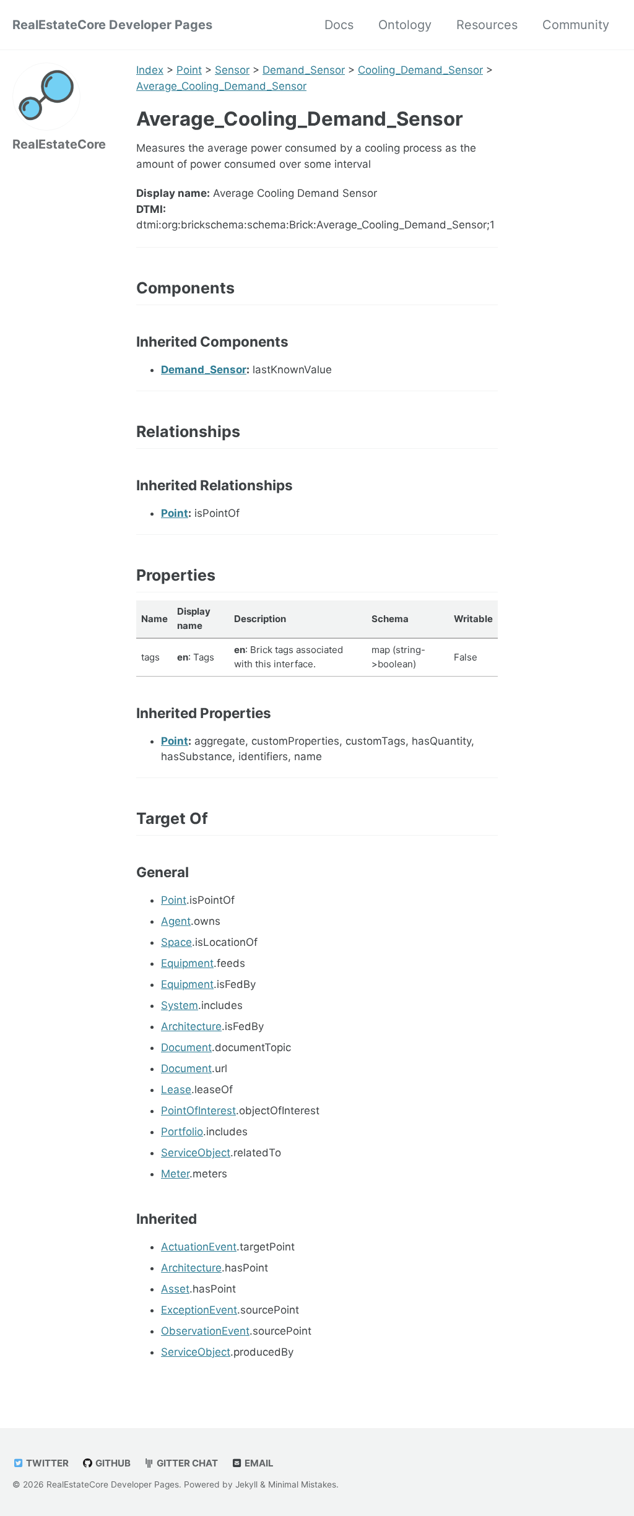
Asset (175, 1289)
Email (258, 1463)
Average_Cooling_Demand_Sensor (221, 86)
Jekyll (246, 1484)
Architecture (191, 1026)
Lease (176, 1089)
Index (149, 70)
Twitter (46, 1463)
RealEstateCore (59, 144)
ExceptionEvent (199, 1310)
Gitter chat (186, 1463)
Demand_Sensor (304, 70)
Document (186, 1047)
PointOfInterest (198, 1110)
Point (189, 70)
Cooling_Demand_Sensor (420, 70)
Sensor (232, 70)
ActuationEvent (199, 1247)
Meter (175, 1173)
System (179, 1005)
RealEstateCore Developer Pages (112, 24)
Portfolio (182, 1131)
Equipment (187, 963)
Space (176, 942)
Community (575, 24)
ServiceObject (195, 1152)
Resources (487, 24)
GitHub (112, 1463)
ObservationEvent (205, 1331)
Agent (176, 921)
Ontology (405, 24)
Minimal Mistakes (302, 1484)
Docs (339, 24)
